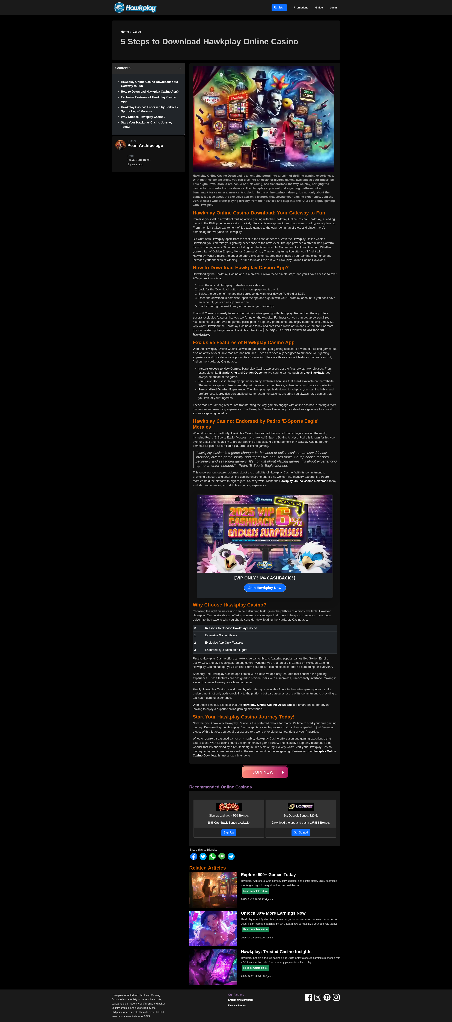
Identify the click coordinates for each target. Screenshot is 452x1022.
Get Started (301, 832)
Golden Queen (253, 372)
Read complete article (255, 891)
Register (279, 7)
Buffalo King (228, 372)
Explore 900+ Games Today (268, 874)
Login (333, 7)
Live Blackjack (314, 372)
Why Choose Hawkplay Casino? (143, 117)
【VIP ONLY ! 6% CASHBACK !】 (265, 578)
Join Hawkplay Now (264, 588)
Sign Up (229, 832)
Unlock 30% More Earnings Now (273, 913)
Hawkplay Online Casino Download (303, 481)
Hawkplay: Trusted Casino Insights (276, 951)
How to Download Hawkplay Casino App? (150, 91)
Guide (319, 7)
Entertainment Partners (240, 1000)
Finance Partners (237, 1005)
